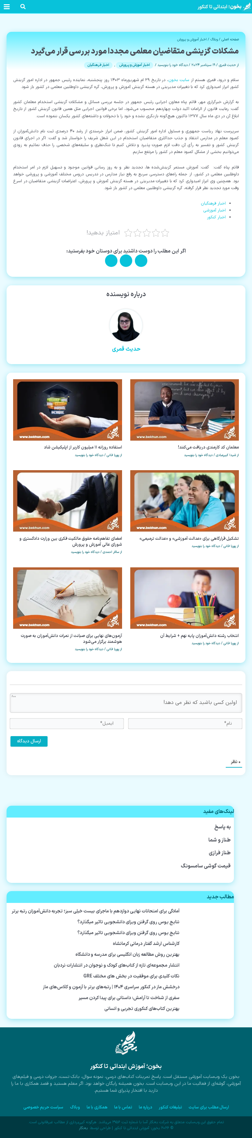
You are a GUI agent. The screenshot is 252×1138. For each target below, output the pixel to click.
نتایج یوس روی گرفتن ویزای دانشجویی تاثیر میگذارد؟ (128, 922)
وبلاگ (214, 39)
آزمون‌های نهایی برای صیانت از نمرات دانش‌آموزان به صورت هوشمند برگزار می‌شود (71, 639)
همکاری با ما (97, 1107)
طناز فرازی (220, 853)
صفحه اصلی (230, 39)
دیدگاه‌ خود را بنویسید (173, 65)
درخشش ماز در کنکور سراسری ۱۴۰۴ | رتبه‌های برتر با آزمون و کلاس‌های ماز (111, 987)
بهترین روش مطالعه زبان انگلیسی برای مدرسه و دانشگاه (127, 954)
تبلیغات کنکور (170, 1107)
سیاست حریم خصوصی (43, 1107)
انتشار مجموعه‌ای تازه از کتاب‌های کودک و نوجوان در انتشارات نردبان (116, 965)
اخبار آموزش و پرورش (192, 39)
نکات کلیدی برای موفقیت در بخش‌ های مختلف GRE (131, 976)
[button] (23, 8)
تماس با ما (123, 1107)
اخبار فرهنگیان (98, 65)
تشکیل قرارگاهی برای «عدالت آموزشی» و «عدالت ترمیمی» (189, 539)
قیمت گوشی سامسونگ (206, 866)
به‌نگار (83, 1128)
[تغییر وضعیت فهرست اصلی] (6, 6)
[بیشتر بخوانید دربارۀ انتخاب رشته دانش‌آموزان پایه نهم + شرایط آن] (184, 598)
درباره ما (145, 1107)
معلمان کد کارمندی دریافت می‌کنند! (208, 447)
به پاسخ (223, 827)
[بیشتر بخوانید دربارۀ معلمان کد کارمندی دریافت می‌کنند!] (184, 409)
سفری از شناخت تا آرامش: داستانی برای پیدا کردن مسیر (128, 998)
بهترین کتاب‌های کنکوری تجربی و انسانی (141, 1008)
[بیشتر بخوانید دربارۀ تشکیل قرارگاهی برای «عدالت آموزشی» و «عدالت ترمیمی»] (184, 501)
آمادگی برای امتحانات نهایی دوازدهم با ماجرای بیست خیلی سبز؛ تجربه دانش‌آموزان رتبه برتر (95, 911)
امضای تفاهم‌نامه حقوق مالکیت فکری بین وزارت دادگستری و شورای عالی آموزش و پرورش (70, 542)
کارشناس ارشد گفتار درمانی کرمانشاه (146, 943)
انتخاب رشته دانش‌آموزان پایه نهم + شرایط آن (199, 636)
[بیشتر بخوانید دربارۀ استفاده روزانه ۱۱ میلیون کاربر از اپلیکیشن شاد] (67, 409)
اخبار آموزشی (214, 210)
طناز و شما (219, 840)
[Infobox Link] (126, 1065)
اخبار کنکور (216, 217)
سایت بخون (178, 80)
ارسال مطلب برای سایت (209, 1107)
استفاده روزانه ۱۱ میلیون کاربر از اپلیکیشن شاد (83, 447)
